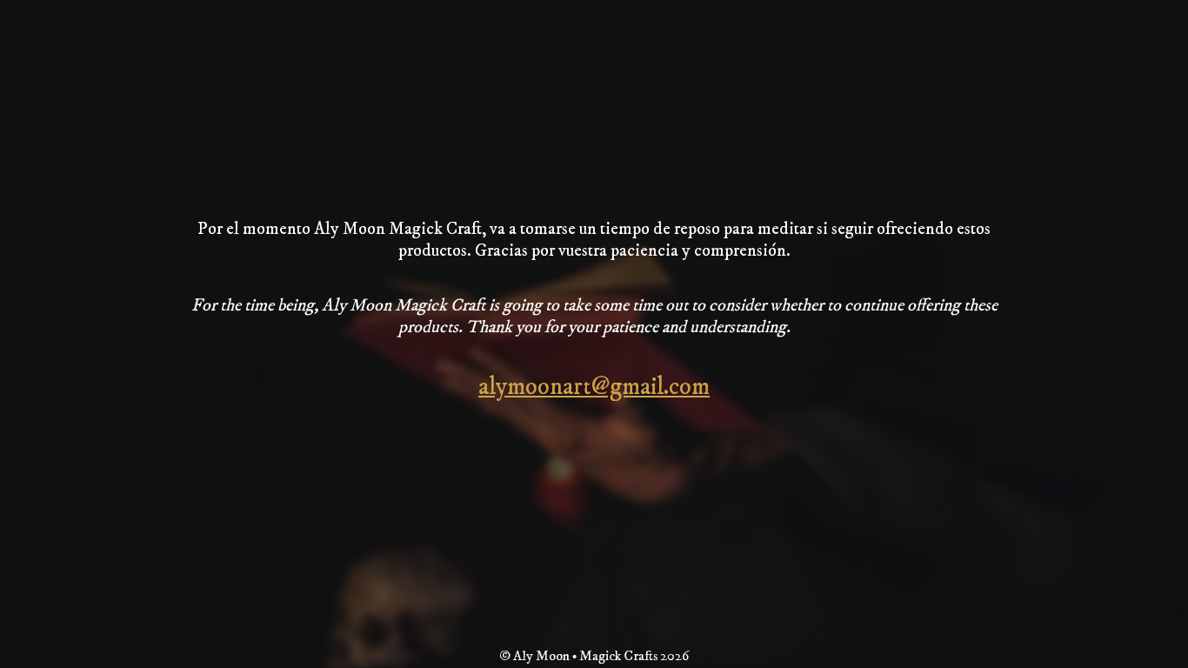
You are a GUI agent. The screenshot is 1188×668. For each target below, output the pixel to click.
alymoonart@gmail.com (594, 386)
